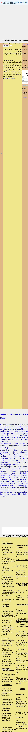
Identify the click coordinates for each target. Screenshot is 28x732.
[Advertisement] (14, 23)
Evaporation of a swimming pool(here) (8, 568)
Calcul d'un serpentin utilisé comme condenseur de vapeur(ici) (8, 662)
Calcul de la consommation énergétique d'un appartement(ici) (7, 701)
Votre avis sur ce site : (12, 43)
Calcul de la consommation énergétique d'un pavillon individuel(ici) (7, 692)
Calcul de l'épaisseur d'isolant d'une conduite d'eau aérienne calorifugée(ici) (8, 641)
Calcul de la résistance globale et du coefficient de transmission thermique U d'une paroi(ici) (8, 630)
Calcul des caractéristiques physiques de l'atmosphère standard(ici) (7, 717)
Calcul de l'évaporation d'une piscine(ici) (8, 559)
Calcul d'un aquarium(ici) (7, 621)
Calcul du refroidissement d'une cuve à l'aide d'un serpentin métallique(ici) (8, 652)
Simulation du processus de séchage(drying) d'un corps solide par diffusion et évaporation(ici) (7, 580)
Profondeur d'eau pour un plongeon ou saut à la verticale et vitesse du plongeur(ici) (8, 677)
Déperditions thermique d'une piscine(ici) (7, 613)
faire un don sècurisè (21, 2)
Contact (24, 97)
